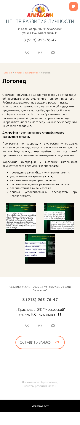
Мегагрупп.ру (40, 405)
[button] (40, 342)
